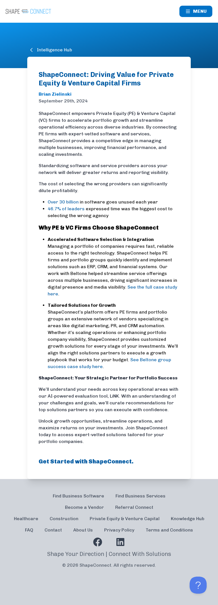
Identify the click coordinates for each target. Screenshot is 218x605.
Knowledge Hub (187, 518)
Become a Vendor (84, 507)
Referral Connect (134, 507)
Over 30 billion (63, 202)
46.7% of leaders (66, 208)
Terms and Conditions (169, 530)
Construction (64, 518)
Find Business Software (78, 496)
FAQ (29, 530)
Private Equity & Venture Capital (125, 518)
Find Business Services (140, 496)
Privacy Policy (119, 530)
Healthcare (26, 518)
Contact (53, 530)
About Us (83, 530)
